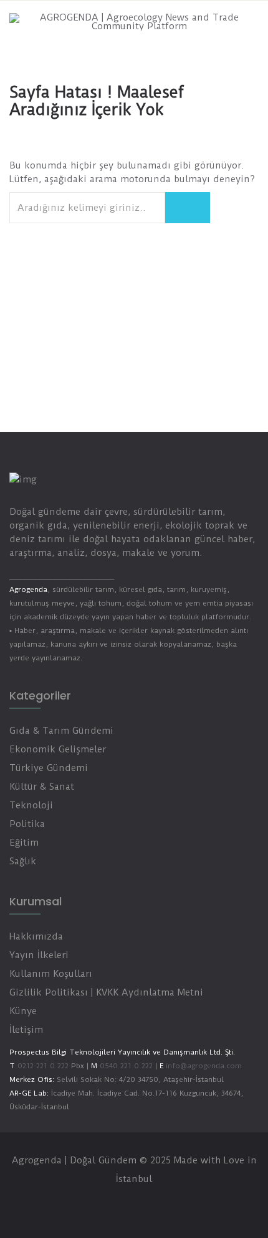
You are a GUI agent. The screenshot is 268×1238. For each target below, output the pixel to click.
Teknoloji (31, 805)
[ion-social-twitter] (121, 1203)
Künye (23, 1011)
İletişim (26, 1029)
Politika (27, 823)
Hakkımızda (36, 936)
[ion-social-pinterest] (171, 1203)
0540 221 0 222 (125, 1065)
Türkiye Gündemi (48, 768)
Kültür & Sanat (41, 786)
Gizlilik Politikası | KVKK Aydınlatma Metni (106, 992)
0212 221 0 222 (43, 1065)
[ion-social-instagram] (146, 1203)
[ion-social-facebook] (96, 1203)
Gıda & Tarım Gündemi (61, 730)
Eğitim (24, 842)
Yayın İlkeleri (39, 955)
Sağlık (22, 861)
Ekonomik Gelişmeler (57, 749)
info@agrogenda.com (204, 1065)
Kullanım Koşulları (50, 973)
